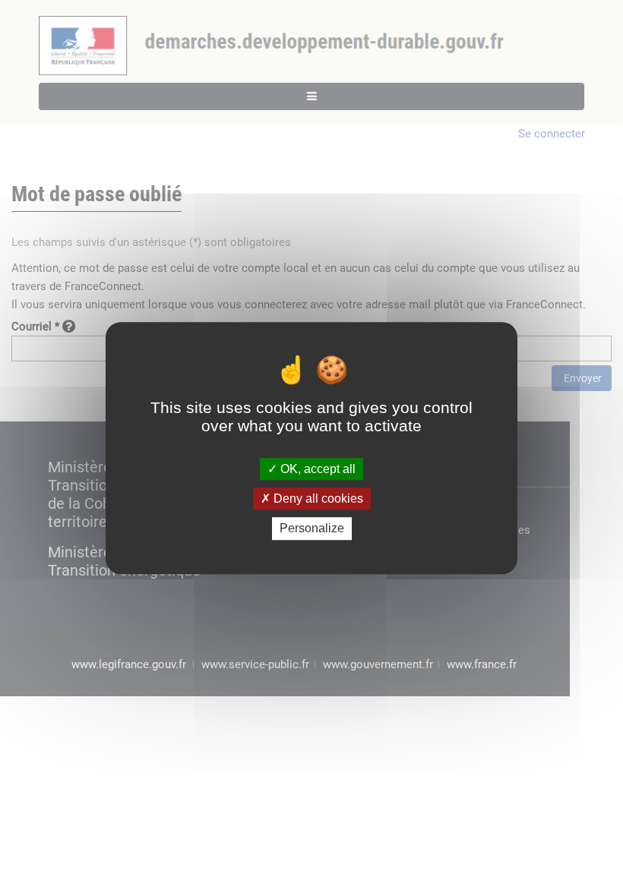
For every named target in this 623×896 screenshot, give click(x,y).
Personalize (312, 528)
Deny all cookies (316, 498)
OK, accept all (316, 468)
